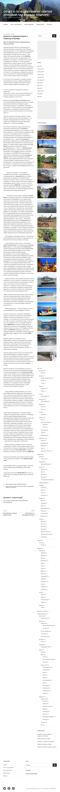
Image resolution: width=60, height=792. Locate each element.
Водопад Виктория (45, 464)
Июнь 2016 (40, 93)
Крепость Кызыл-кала (28, 486)
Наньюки (43, 477)
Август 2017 (40, 82)
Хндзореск (43, 586)
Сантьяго (45, 714)
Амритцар (43, 388)
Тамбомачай (46, 690)
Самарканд (43, 443)
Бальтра (45, 701)
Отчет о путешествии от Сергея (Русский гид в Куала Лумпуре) (28, 13)
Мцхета (42, 597)
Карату (42, 505)
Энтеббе (43, 537)
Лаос (40, 394)
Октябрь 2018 (40, 71)
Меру (42, 472)
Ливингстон (43, 459)
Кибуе (42, 490)
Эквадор (41, 696)
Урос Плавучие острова (48, 659)
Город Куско (45, 670)
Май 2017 (39, 88)
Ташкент (43, 445)
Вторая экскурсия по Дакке (43, 738)
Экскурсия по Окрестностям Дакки (45, 741)
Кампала (43, 524)
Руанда (41, 485)
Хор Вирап (43, 589)
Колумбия (41, 639)
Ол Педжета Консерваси (47, 479)
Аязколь (17, 151)
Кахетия (43, 594)
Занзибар (43, 503)
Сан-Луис (45, 628)
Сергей (12, 34)
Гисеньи (43, 487)
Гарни (42, 566)
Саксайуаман (46, 688)
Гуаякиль (43, 722)
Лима (42, 652)
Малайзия (41, 399)
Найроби (43, 474)
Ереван (42, 573)
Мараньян (43, 623)
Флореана (45, 719)
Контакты (49, 24)
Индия (40, 386)
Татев (42, 584)
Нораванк (43, 579)
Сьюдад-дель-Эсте (45, 646)
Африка (39, 454)
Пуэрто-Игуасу (44, 618)
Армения (41, 550)
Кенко (44, 672)
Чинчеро (45, 693)
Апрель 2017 (40, 91)
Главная (6, 24)
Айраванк (43, 552)
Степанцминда (44, 599)
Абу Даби (43, 414)
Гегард (42, 568)
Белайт (42, 380)
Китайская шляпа (47, 706)
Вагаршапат (44, 560)
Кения (40, 467)
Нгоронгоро (43, 513)
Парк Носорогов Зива (46, 534)
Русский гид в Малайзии (31, 773)
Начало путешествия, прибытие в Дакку (46, 747)
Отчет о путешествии (16, 24)
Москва (42, 545)
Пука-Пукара (46, 685)
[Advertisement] (46, 50)
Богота (42, 641)
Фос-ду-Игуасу (44, 636)
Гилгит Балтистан (45, 422)
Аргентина (41, 616)
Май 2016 (39, 96)
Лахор (42, 432)
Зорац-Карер (44, 576)
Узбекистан (11, 484)
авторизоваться (8, 502)
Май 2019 (39, 66)
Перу (40, 650)
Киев (42, 607)
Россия (41, 542)
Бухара (42, 440)
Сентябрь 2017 (41, 80)
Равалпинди (44, 435)
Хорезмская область (22, 484)
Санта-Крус (45, 711)
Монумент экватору (42, 611)
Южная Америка (41, 614)
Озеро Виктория (43, 482)
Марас (44, 675)
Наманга (43, 511)
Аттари (42, 391)
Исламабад (43, 430)
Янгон (42, 409)
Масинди (43, 529)
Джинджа (43, 521)
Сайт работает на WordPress (49, 788)
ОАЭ (40, 412)
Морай (44, 677)
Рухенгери (43, 495)
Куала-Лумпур (44, 401)
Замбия (41, 456)
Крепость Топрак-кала (11, 487)
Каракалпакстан (9, 486)
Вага (42, 419)
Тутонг (42, 383)
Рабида (44, 709)
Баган (42, 406)
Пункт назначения (29, 24)
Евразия (39, 540)
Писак (44, 683)
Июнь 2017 (40, 85)
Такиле (44, 656)
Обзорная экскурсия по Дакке (44, 744)
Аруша (42, 500)
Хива (15, 484)
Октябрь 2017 (40, 77)
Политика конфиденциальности (33, 788)
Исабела (45, 703)
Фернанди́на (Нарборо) (48, 716)
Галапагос (43, 699)
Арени (42, 558)
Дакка (42, 372)
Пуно (42, 654)
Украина (41, 605)
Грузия (40, 592)
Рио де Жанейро (45, 631)
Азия (7, 484)
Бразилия (41, 621)
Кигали (42, 492)
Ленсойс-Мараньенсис (48, 625)
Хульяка (45, 662)
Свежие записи (40, 24)
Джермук (43, 571)
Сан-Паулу (43, 633)
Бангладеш (41, 370)
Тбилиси (43, 602)
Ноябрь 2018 (40, 69)
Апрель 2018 (40, 74)
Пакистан (41, 417)
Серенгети (43, 516)
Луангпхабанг (44, 396)
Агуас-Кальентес (47, 667)
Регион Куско (44, 665)
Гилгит (44, 427)
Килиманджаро (44, 508)
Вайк (42, 563)
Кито (42, 725)
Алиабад (45, 424)
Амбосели (43, 469)
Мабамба (43, 526)
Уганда (40, 519)
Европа (39, 548)
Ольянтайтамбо (46, 680)
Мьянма (41, 404)
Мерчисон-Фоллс (45, 531)
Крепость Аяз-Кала (18, 486)
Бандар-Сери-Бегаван (46, 378)
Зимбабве (41, 462)
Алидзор (43, 555)
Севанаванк (44, 581)
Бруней (41, 376)
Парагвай (41, 644)
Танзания (41, 498)
